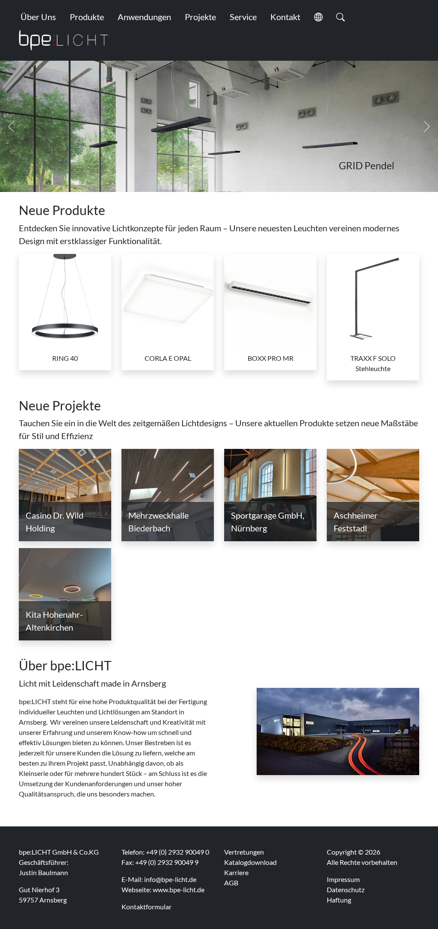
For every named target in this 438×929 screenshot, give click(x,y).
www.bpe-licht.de (178, 889)
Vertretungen (244, 852)
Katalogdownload (250, 862)
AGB (231, 883)
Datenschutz (345, 889)
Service (243, 17)
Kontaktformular (146, 906)
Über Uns (38, 17)
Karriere (236, 872)
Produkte (87, 17)
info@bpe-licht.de (170, 879)
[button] (318, 17)
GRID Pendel (366, 165)
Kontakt (285, 17)
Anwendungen (144, 17)
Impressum (343, 879)
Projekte (200, 17)
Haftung (339, 900)
